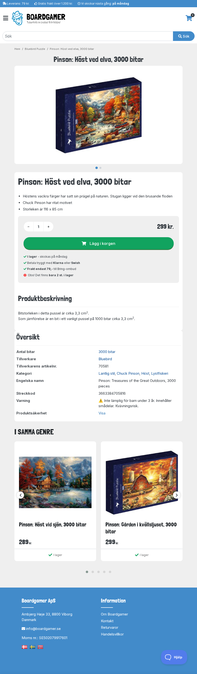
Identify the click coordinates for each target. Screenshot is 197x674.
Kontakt (107, 621)
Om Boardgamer (114, 614)
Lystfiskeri (159, 373)
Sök (185, 36)
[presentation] (20, 495)
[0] (189, 18)
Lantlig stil (106, 373)
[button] (87, 571)
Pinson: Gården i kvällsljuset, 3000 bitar (141, 528)
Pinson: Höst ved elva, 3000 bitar (72, 49)
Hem (17, 49)
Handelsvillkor (112, 634)
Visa (101, 413)
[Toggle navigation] (5, 18)
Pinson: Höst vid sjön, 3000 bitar (52, 524)
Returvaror (109, 627)
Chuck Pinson (128, 373)
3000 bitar (106, 351)
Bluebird (105, 359)
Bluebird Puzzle (35, 49)
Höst (145, 373)
